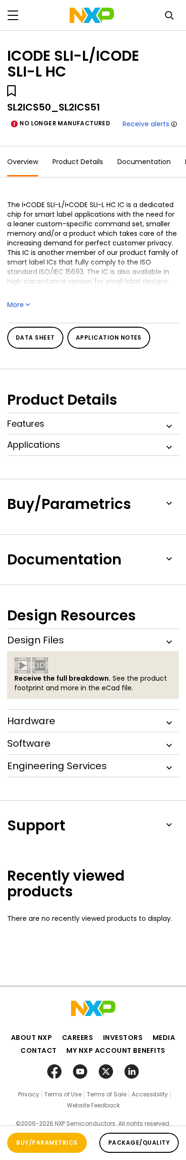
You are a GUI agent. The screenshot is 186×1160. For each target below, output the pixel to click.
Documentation (144, 161)
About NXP (31, 1037)
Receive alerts (146, 124)
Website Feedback (93, 1105)
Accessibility (150, 1094)
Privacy (28, 1094)
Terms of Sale (106, 1094)
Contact (39, 1050)
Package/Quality (139, 1142)
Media (164, 1037)
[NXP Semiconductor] (92, 15)
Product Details (77, 161)
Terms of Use (63, 1094)
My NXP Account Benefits (115, 1050)
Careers (77, 1037)
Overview (22, 161)
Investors (123, 1037)
